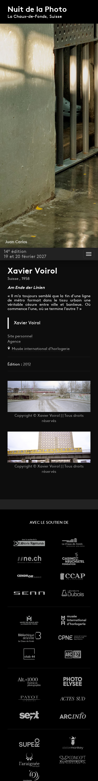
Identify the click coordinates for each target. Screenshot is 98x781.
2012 (26, 365)
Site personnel (20, 336)
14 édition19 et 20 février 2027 (25, 254)
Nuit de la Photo (37, 10)
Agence (14, 342)
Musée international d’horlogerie (41, 349)
